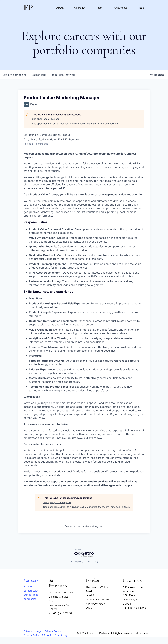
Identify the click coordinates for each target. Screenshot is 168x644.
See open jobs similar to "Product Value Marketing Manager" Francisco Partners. (75, 123)
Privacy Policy (52, 631)
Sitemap (28, 631)
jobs (39, 74)
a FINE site (141, 633)
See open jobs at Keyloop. (46, 118)
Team (99, 8)
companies (14, 74)
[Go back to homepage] (28, 7)
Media (140, 8)
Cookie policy (92, 561)
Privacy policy (76, 561)
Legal (39, 631)
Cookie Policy (32, 635)
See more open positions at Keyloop (84, 526)
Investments (120, 8)
